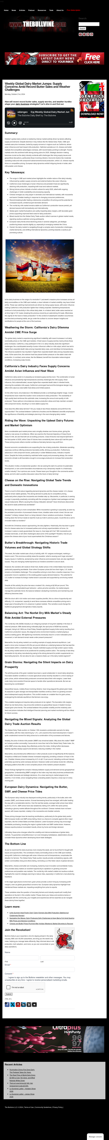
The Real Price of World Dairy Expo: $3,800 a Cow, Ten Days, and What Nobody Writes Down (22, 1078)
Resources (42, 10)
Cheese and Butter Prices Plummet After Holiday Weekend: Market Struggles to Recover (41, 923)
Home (6, 10)
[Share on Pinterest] (18, 1004)
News (14, 10)
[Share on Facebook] (7, 1004)
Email (8, 964)
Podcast (31, 10)
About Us (60, 10)
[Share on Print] (29, 1004)
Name (7, 952)
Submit (8, 994)
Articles (22, 10)
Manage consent (95, 1137)
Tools (51, 10)
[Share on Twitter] (12, 1004)
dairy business (22, 104)
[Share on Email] (34, 1004)
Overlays (100, 84)
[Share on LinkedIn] (23, 1004)
